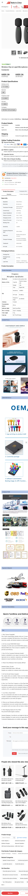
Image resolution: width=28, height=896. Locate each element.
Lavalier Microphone (7, 864)
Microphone (25, 11)
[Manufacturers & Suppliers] (14, 2)
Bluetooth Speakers (19, 843)
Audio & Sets (18, 11)
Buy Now (10, 893)
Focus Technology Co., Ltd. (18, 890)
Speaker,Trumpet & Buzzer (9, 860)
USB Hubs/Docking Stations (7, 846)
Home (2, 11)
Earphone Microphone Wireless (10, 878)
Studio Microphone (19, 864)
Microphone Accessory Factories (10, 874)
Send (14, 753)
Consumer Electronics (10, 11)
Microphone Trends (19, 882)
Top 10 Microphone (7, 882)
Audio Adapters (5, 840)
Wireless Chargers (5, 843)
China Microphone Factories (9, 871)
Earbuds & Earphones (20, 840)
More (2, 884)
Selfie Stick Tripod (19, 846)
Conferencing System (23, 860)
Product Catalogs (22, 837)
